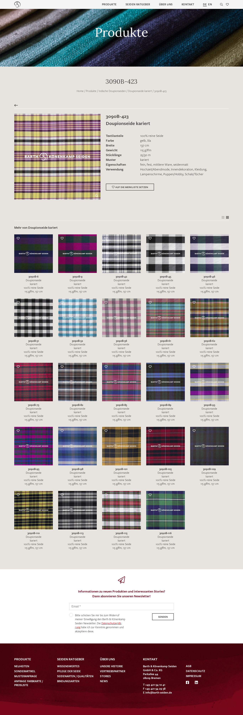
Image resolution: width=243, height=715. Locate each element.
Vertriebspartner (112, 671)
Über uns (166, 4)
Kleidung (200, 169)
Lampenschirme (151, 174)
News (104, 681)
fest (149, 164)
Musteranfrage (25, 676)
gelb (143, 140)
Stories (105, 676)
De (205, 4)
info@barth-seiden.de (158, 692)
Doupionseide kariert (140, 91)
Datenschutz (195, 671)
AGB (188, 666)
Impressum (193, 676)
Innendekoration (182, 169)
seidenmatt (180, 164)
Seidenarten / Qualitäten (75, 676)
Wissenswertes (68, 666)
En (210, 4)
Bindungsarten (68, 681)
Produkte (109, 4)
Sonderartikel (24, 671)
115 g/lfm (145, 150)
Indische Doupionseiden (112, 91)
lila (149, 140)
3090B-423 (160, 91)
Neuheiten (21, 666)
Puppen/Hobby (173, 174)
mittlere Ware (162, 164)
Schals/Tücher (194, 174)
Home (80, 91)
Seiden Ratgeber (138, 4)
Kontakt (188, 4)
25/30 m (145, 155)
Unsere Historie (111, 666)
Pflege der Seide (69, 671)
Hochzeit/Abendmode (155, 169)
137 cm (144, 145)
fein (142, 164)
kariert (144, 159)
